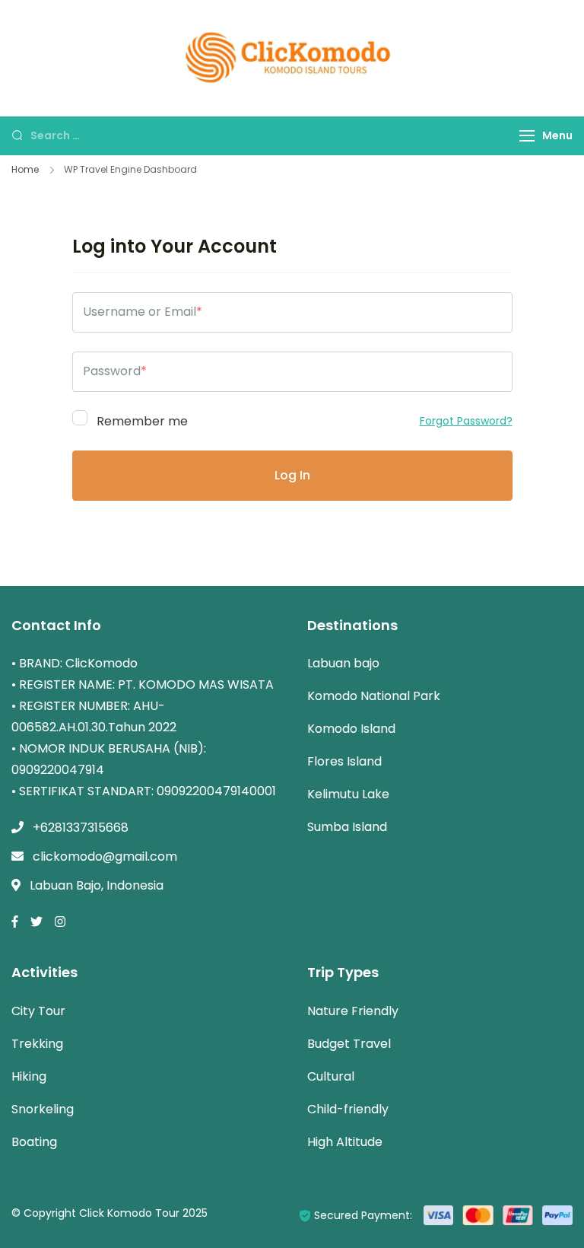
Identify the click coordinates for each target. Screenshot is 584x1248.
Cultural (330, 1076)
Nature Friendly (352, 1011)
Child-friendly (348, 1109)
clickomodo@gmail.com (105, 856)
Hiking (28, 1076)
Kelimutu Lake (348, 794)
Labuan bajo (343, 663)
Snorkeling (42, 1109)
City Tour (38, 1011)
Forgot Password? (466, 420)
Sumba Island (347, 827)
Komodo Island (351, 728)
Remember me (141, 420)
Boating (34, 1142)
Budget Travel (349, 1043)
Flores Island (344, 761)
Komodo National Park (373, 696)
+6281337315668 (81, 827)
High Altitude (344, 1142)
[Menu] (527, 136)
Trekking (37, 1043)
